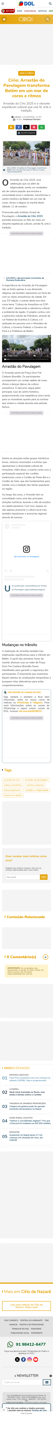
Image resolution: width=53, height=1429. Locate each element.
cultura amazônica (13, 785)
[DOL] (27, 3)
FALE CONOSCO (11, 1320)
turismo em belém (13, 795)
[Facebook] (23, 1359)
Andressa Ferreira (31, 119)
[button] (30, 11)
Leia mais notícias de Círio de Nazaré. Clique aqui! (26, 1306)
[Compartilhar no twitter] (26, 127)
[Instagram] (29, 1359)
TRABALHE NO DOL (20, 1329)
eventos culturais (35, 785)
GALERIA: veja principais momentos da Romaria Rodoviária (25, 279)
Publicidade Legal (20, 1333)
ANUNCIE (13, 1324)
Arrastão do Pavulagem (36, 779)
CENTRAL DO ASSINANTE (31, 1320)
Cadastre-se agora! (44, 877)
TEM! (47, 1320)
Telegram (37, 702)
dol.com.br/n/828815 (30, 711)
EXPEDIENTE (36, 1333)
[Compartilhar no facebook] (18, 127)
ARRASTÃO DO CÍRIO (12, 779)
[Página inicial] (4, 19)
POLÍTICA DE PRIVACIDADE (32, 1324)
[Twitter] (17, 1359)
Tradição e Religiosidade (36, 790)
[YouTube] (35, 1359)
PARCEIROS (36, 1329)
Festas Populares (12, 790)
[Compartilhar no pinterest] (34, 127)
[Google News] (26, 133)
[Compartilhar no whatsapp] (41, 127)
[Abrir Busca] (50, 3)
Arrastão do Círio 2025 (30, 216)
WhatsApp (23, 702)
